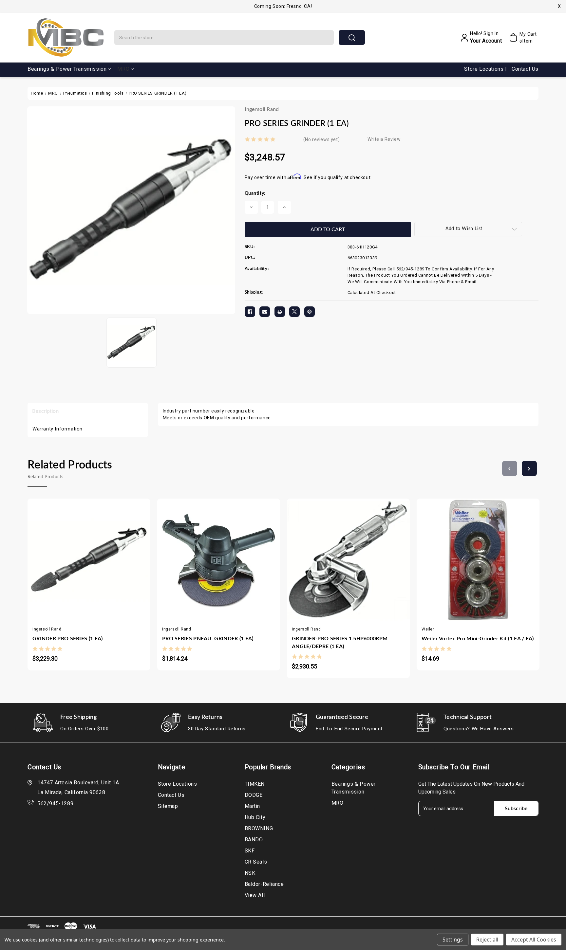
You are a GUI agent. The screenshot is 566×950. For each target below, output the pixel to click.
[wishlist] (108, 553)
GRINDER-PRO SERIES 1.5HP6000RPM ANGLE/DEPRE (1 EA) (339, 642)
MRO (123, 69)
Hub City (255, 817)
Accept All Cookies (533, 939)
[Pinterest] (309, 311)
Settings (453, 939)
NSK (250, 873)
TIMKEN (255, 784)
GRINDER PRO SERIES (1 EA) (67, 638)
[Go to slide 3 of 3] (509, 468)
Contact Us (525, 69)
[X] (294, 311)
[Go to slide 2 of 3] (529, 468)
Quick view (82, 553)
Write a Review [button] (384, 139)
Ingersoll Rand (262, 109)
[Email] (264, 311)
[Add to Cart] (69, 553)
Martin (252, 806)
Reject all (487, 939)
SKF (250, 851)
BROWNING (259, 828)
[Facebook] (250, 311)
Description (45, 411)
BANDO (254, 839)
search (352, 37)
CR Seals (256, 862)
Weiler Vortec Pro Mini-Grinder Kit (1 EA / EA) (478, 638)
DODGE (254, 795)
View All (255, 895)
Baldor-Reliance (264, 884)
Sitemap (168, 806)
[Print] (279, 311)
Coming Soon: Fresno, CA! (283, 6)
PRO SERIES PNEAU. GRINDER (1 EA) (208, 638)
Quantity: (255, 193)
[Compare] (95, 553)
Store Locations (484, 69)
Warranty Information (57, 429)
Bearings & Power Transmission (67, 69)
